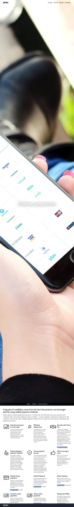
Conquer (50, 2)
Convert (56, 2)
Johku (28, 404)
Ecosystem (67, 2)
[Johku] (5, 2)
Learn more (67, 485)
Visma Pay (63, 447)
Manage (61, 2)
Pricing (43, 486)
